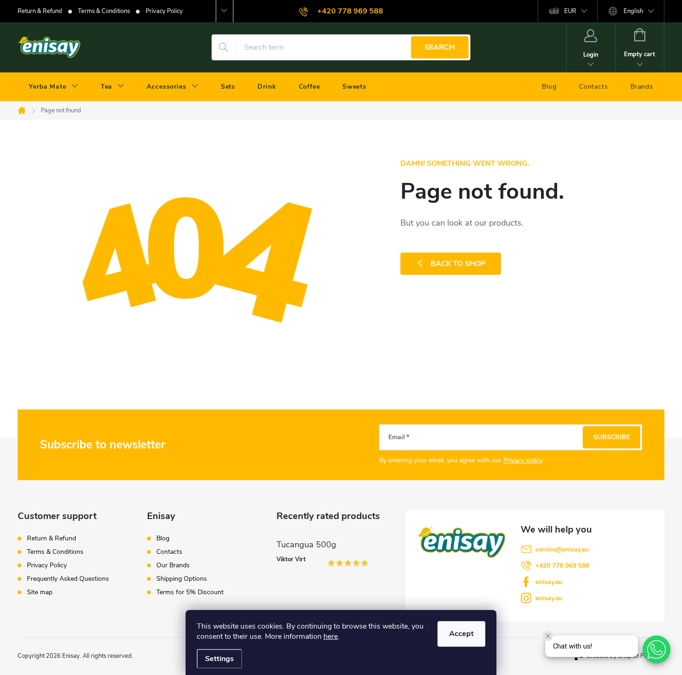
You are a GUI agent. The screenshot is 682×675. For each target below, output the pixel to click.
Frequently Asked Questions (68, 578)
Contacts (169, 552)
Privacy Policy (164, 11)
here (330, 636)
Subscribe (611, 437)
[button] (656, 649)
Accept (461, 634)
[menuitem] (54, 86)
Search (440, 47)
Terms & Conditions (104, 11)
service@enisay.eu (562, 549)
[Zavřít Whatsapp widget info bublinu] (548, 636)
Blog (162, 538)
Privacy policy (523, 460)
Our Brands (173, 565)
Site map (39, 592)
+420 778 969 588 (562, 565)
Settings (219, 659)
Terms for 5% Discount (190, 592)
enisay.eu (548, 582)
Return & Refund (40, 11)
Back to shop (458, 264)
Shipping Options (181, 579)
